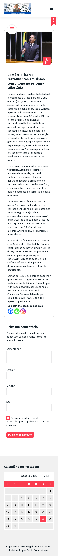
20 (36, 512)
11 (22, 505)
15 (50, 505)
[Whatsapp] (17, 311)
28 (43, 519)
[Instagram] (23, 311)
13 (36, 505)
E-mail (10, 385)
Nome (10, 369)
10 (14, 505)
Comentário (13, 348)
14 (43, 505)
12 (29, 505)
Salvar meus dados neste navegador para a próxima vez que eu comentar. (27, 422)
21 (43, 512)
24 (14, 519)
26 (29, 519)
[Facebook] (10, 311)
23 (7, 519)
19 (29, 512)
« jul (46, 476)
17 (15, 512)
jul (46, 61)
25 (22, 519)
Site (8, 401)
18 (22, 512)
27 (36, 519)
